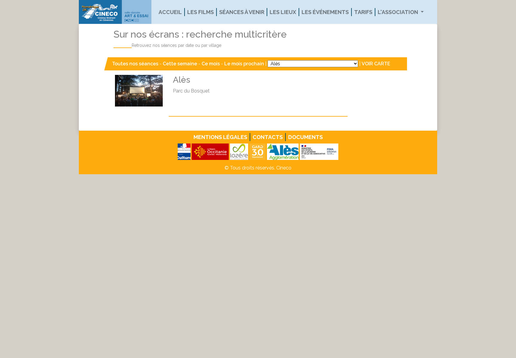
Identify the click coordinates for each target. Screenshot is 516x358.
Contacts (268, 137)
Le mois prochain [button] (244, 64)
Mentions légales (220, 137)
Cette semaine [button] (180, 64)
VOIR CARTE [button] (376, 64)
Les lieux (283, 12)
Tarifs (363, 12)
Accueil (170, 12)
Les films (200, 12)
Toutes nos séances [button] (135, 64)
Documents (305, 137)
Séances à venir (241, 12)
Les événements (325, 12)
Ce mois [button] (211, 64)
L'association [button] (398, 12)
